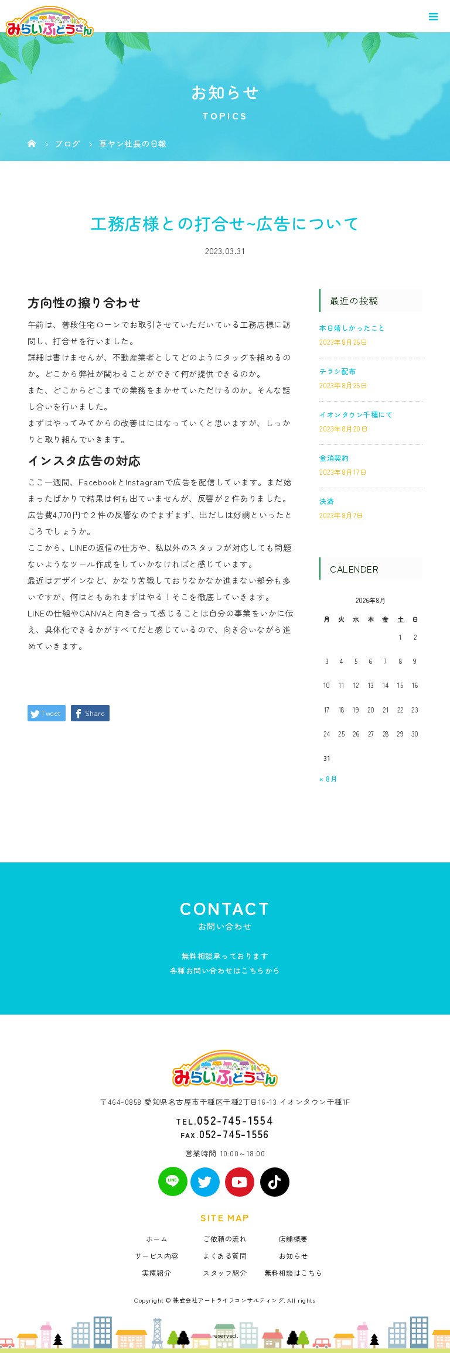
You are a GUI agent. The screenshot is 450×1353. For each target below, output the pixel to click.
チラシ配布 (337, 371)
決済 (326, 501)
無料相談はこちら (293, 1272)
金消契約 (334, 458)
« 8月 (328, 778)
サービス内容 (157, 1255)
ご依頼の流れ (225, 1239)
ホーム (157, 1239)
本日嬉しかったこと (352, 328)
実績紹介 (156, 1272)
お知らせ (293, 1255)
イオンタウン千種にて (356, 414)
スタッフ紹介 (225, 1272)
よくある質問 (225, 1255)
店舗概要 (293, 1239)
